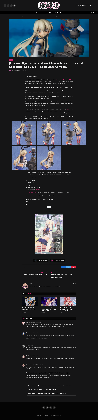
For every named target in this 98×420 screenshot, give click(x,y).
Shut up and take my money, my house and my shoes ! (40, 199)
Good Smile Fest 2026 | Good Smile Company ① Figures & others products (29, 309)
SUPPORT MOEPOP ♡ (82, 5)
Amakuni (69, 109)
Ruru (14, 70)
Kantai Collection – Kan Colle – (64, 79)
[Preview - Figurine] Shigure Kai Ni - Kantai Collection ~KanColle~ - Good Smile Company (48, 393)
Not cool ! (29, 204)
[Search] (93, 12)
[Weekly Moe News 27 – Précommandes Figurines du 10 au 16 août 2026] (68, 301)
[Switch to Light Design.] (91, 12)
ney (27, 345)
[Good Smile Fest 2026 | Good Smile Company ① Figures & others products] (30, 301)
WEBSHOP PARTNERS (52, 411)
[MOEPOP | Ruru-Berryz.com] (49, 5)
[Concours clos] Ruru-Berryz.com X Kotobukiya (35, 274)
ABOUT (36, 411)
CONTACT (61, 411)
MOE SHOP (42, 411)
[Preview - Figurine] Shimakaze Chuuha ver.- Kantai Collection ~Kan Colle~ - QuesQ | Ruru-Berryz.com (51, 385)
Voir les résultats (49, 211)
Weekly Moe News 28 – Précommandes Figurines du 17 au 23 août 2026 (49, 309)
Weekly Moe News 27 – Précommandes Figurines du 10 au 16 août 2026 (68, 309)
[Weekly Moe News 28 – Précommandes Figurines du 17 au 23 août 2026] (49, 301)
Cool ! (28, 202)
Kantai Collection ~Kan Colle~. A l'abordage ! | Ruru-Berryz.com (43, 389)
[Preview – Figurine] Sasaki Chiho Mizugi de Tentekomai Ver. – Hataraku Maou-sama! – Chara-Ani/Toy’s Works (61, 276)
